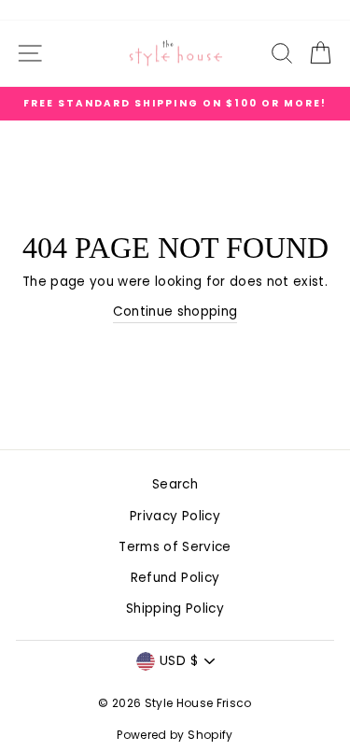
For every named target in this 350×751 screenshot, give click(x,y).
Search (175, 484)
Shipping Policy (175, 608)
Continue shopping (175, 311)
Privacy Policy (175, 516)
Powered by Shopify (174, 735)
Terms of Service (175, 547)
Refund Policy (175, 578)
